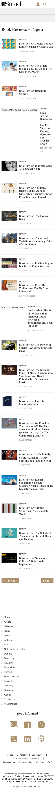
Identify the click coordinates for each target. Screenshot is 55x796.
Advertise (9, 680)
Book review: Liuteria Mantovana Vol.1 (31, 403)
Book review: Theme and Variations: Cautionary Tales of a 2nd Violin (35, 241)
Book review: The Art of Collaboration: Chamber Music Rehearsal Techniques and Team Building (40, 318)
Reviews (8, 662)
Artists (7, 621)
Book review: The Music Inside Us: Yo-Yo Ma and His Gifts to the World (35, 68)
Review (22, 40)
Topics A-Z (36, 758)
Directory (9, 658)
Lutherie (8, 639)
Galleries (8, 626)
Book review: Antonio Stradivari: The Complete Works (33, 511)
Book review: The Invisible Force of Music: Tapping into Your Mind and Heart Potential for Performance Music (36, 376)
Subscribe (9, 667)
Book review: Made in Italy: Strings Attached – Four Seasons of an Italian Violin (35, 457)
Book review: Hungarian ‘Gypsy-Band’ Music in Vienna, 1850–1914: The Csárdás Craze (46, 128)
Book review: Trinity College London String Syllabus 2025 (36, 45)
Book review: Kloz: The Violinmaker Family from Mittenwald (33, 288)
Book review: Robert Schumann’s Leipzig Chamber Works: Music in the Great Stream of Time (36, 484)
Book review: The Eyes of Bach (34, 217)
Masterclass (10, 703)
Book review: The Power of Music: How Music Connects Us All (35, 347)
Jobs (6, 644)
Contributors (38, 754)
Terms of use (9, 762)
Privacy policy (25, 762)
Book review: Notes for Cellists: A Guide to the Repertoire (32, 561)
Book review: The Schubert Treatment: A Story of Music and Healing (35, 536)
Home (7, 617)
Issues (7, 630)
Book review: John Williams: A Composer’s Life (35, 167)
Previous (12, 580)
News (7, 635)
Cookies (40, 762)
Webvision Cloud (34, 786)
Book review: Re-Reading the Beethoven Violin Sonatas (36, 265)
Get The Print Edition (15, 649)
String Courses (11, 676)
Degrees (8, 690)
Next (48, 580)
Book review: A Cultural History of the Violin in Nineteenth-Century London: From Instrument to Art (36, 192)
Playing (8, 671)
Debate (8, 653)
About (7, 694)
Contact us (9, 699)
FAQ (50, 762)
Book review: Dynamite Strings (32, 92)
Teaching (8, 685)
